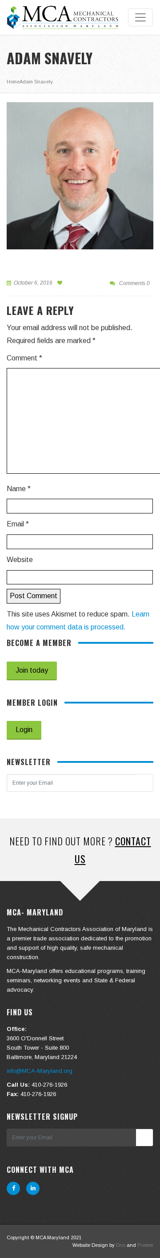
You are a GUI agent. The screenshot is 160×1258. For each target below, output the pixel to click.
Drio (120, 1245)
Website (20, 559)
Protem (145, 1245)
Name (19, 488)
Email (18, 524)
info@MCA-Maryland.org (39, 1071)
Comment (24, 358)
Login (24, 729)
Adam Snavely (36, 81)
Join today (32, 670)
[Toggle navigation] (140, 17)
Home (13, 81)
